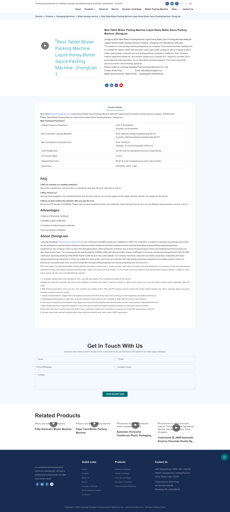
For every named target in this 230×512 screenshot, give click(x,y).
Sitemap (148, 507)
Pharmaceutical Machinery (69, 242)
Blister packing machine (88, 16)
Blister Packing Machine (60, 114)
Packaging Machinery (65, 16)
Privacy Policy (159, 507)
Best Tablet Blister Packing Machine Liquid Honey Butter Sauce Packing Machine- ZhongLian (141, 16)
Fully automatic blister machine (53, 429)
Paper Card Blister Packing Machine (91, 431)
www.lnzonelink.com (134, 507)
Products (49, 16)
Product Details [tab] (115, 107)
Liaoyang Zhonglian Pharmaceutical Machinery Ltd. (102, 507)
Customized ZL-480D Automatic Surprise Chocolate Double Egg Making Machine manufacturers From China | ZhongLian (176, 439)
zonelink (38, 16)
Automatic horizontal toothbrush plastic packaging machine (134, 433)
